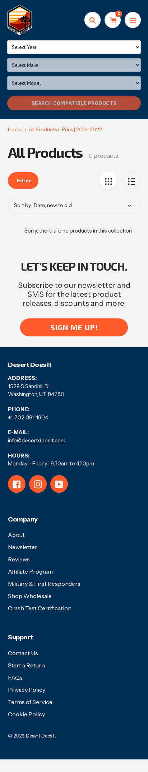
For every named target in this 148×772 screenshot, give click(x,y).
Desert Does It (41, 736)
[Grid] (108, 180)
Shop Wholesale (30, 595)
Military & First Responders (44, 583)
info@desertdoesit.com (36, 440)
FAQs (15, 677)
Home (15, 129)
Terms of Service (30, 702)
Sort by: (23, 205)
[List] (131, 180)
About (16, 534)
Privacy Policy (26, 689)
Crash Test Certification (39, 608)
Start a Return (26, 665)
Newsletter (22, 547)
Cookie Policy (26, 714)
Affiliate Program (30, 571)
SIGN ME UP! (74, 327)
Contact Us (23, 653)
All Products (43, 129)
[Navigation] (133, 20)
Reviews (19, 559)
